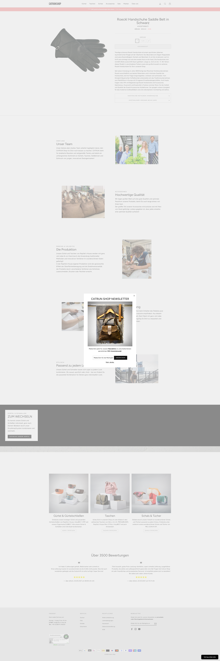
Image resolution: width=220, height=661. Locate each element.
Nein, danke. (110, 362)
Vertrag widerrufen (210, 657)
